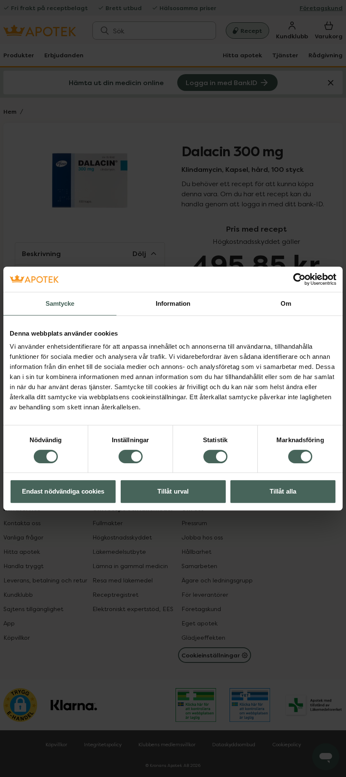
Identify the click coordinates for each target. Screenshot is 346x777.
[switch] (131, 456)
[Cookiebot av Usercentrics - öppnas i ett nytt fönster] (299, 279)
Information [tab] (173, 303)
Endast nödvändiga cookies (63, 491)
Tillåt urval (173, 491)
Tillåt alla (283, 491)
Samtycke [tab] (60, 303)
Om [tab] (286, 303)
